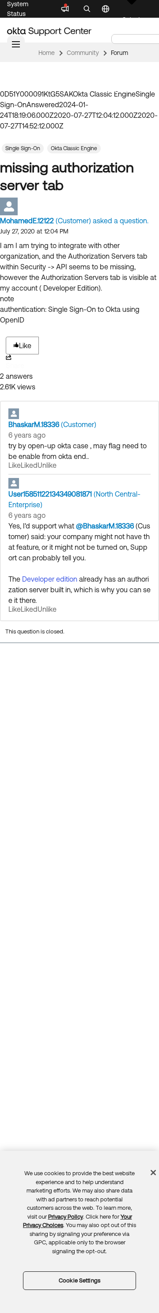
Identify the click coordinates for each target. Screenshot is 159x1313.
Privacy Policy (65, 1216)
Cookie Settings (79, 1280)
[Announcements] (65, 9)
